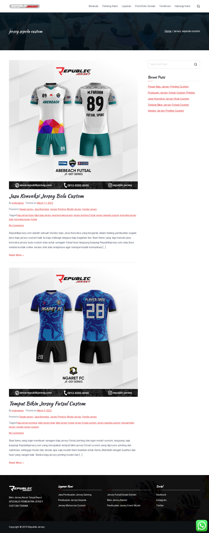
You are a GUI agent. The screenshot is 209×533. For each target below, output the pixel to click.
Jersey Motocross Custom (72, 505)
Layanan (126, 6)
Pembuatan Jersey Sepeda (72, 500)
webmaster (18, 203)
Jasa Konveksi (41, 209)
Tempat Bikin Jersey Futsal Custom (47, 403)
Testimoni (165, 6)
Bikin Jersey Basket (117, 500)
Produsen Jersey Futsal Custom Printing (171, 93)
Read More (15, 255)
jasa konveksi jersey (62, 215)
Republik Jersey (36, 527)
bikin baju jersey (42, 215)
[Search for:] (174, 64)
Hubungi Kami (182, 6)
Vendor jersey (89, 209)
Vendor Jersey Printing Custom (166, 111)
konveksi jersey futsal (25, 219)
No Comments (16, 225)
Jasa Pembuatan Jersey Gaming (74, 494)
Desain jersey (26, 209)
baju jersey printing (27, 423)
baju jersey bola (25, 215)
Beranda (93, 6)
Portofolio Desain (145, 6)
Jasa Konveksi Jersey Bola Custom (46, 196)
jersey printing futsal (84, 215)
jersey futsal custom (85, 423)
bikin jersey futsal (65, 423)
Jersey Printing (58, 209)
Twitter (160, 505)
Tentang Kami (110, 6)
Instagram (161, 500)
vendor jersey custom (27, 427)
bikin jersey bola (46, 423)
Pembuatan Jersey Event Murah (123, 505)
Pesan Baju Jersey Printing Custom (168, 87)
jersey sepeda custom (107, 215)
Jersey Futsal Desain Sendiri (121, 494)
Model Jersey (74, 209)
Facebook (161, 494)
